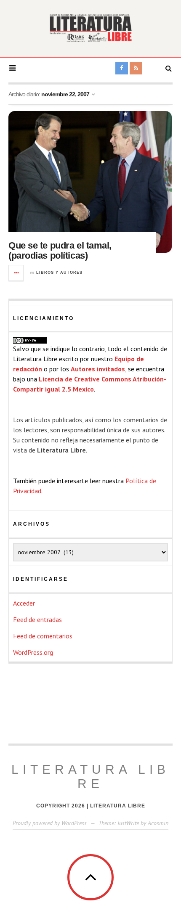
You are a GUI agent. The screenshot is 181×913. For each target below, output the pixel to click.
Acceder (24, 603)
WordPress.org (33, 652)
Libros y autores (59, 272)
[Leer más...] (16, 273)
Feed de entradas (37, 619)
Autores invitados (98, 369)
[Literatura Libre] (90, 28)
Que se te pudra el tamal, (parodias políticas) (60, 250)
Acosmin (158, 823)
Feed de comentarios (42, 636)
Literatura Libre (90, 776)
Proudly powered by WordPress (50, 823)
